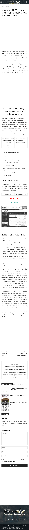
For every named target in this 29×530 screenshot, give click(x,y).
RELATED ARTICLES (7, 384)
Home (2, 6)
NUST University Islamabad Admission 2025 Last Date (22, 355)
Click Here (4, 156)
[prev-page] (2, 410)
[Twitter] (24, 519)
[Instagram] (8, 519)
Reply (2, 425)
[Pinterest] (16, 519)
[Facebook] (4, 519)
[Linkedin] (12, 519)
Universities (8, 6)
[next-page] (5, 410)
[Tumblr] (20, 519)
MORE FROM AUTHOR (18, 384)
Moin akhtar (5, 18)
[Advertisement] (14, 34)
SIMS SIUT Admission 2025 (6, 354)
